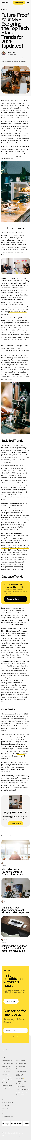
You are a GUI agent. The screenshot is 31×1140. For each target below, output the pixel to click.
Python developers (21, 1069)
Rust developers (20, 1084)
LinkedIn (12, 1136)
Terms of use (5, 1105)
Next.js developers (21, 1081)
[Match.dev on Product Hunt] (16, 1123)
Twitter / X (4, 1136)
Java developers (20, 1060)
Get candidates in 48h (16, 599)
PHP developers (6, 1074)
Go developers (5, 1082)
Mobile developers (21, 1063)
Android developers (7, 1060)
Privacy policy (5, 1108)
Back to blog (4, 10)
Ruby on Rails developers (19, 1075)
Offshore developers (21, 1066)
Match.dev (21, 754)
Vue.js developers (20, 1086)
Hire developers (19, 2)
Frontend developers (7, 1069)
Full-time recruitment (7, 1102)
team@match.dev (13, 790)
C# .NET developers (7, 1077)
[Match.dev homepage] (15, 1050)
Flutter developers (6, 1066)
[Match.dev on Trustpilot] (6, 1123)
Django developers (7, 1079)
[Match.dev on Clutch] (26, 1123)
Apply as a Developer (7, 1116)
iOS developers (6, 1071)
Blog (3, 1111)
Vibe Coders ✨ (20, 1078)
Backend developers (7, 1063)
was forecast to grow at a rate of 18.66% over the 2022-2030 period (15, 547)
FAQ (3, 1113)
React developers (21, 1071)
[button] (28, 2)
